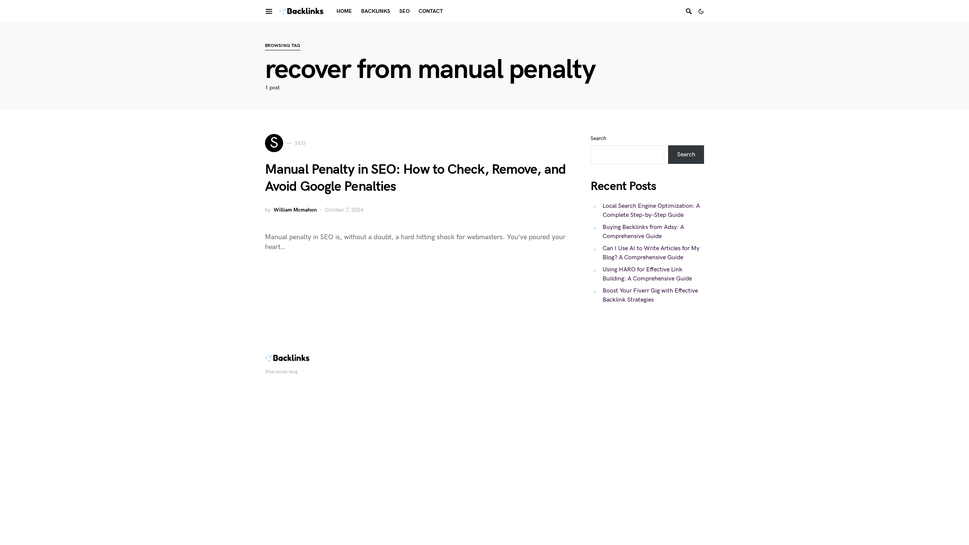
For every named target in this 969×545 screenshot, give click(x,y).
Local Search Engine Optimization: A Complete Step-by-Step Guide (651, 210)
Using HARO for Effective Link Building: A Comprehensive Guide (647, 274)
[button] (701, 11)
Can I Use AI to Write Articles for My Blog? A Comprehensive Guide (651, 253)
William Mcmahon (295, 210)
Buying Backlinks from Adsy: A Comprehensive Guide (643, 232)
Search (598, 138)
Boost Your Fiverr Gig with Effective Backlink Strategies (650, 295)
